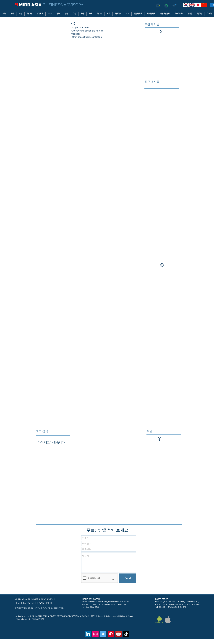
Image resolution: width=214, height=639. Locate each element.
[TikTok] (126, 634)
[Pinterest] (111, 634)
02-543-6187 (164, 607)
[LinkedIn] (88, 634)
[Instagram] (95, 634)
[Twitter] (103, 634)
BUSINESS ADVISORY (63, 5)
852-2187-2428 (92, 607)
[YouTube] (118, 634)
